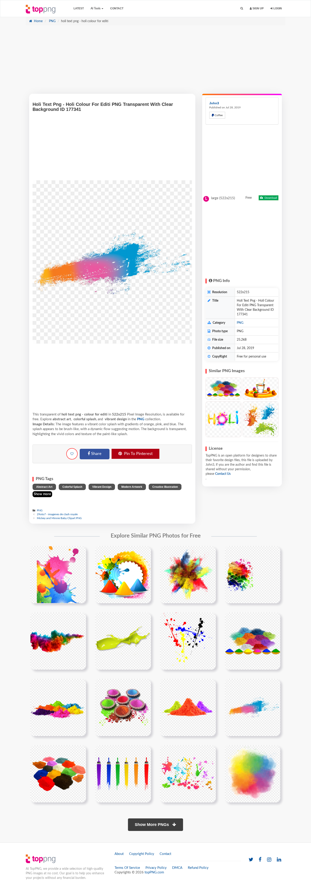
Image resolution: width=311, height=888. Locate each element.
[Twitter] (251, 859)
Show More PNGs (152, 824)
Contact (116, 8)
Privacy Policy (156, 868)
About (119, 854)
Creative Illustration (165, 486)
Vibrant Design (101, 486)
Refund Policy (198, 868)
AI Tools (96, 8)
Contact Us (223, 473)
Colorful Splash (72, 486)
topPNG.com (154, 872)
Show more (42, 494)
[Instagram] (269, 859)
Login (277, 8)
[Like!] (72, 454)
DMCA (177, 868)
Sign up (258, 8)
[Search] (241, 9)
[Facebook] (260, 859)
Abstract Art (44, 486)
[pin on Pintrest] (80, 552)
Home (38, 21)
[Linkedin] (279, 859)
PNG (52, 21)
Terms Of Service (127, 868)
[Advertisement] (155, 62)
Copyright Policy (141, 854)
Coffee (218, 115)
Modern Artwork (131, 486)
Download (270, 197)
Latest (79, 8)
